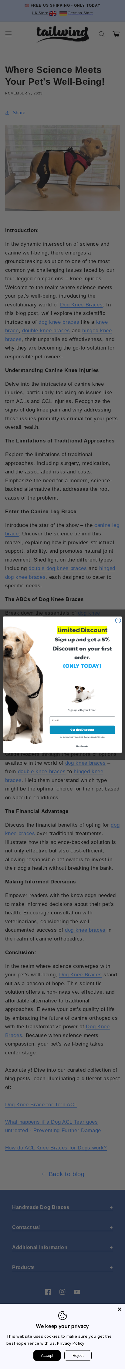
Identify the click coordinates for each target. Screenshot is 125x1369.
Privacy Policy (70, 1343)
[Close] (120, 1309)
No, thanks (82, 746)
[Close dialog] (118, 620)
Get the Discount (82, 729)
